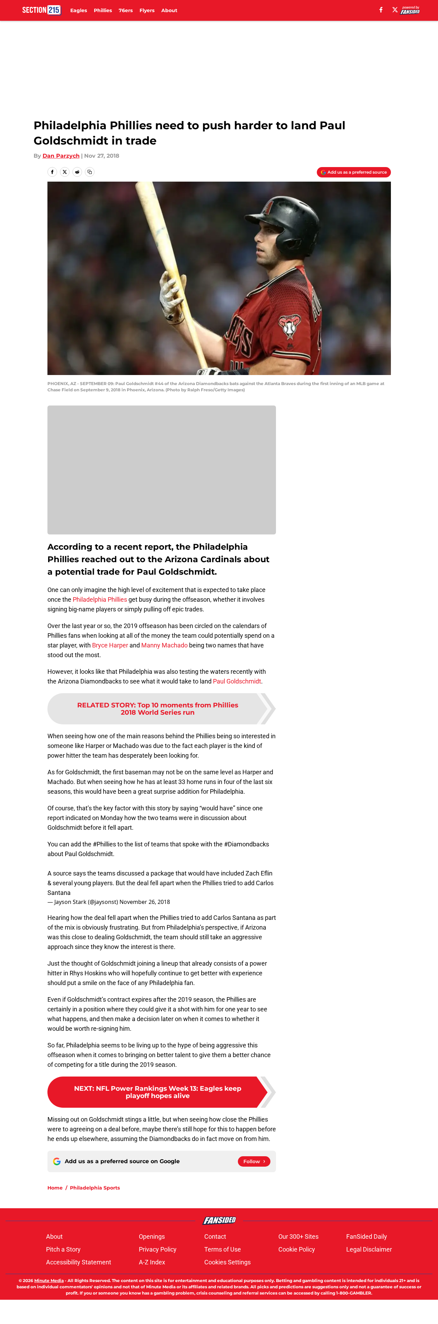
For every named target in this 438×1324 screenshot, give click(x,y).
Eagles (78, 10)
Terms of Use (222, 1249)
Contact (215, 1236)
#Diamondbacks (246, 844)
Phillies (103, 10)
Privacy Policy (158, 1249)
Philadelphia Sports (95, 1188)
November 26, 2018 (144, 902)
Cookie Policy (296, 1249)
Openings (152, 1236)
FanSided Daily (366, 1236)
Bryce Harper (110, 645)
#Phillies (104, 844)
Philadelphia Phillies (100, 599)
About (169, 10)
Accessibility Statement (78, 1262)
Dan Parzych (61, 156)
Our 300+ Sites (298, 1236)
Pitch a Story (63, 1249)
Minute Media (49, 1280)
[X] (395, 9)
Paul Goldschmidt (237, 681)
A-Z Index (152, 1262)
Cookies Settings (227, 1262)
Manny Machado (164, 645)
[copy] (90, 172)
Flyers (147, 10)
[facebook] (381, 9)
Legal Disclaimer (369, 1249)
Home (55, 1188)
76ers (126, 10)
